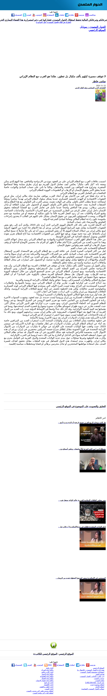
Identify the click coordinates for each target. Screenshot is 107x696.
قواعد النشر (100, 674)
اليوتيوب (38, 15)
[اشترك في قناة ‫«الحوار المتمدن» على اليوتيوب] (53, 22)
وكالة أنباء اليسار (47, 674)
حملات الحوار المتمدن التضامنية (92, 689)
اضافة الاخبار (99, 687)
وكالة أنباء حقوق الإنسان (44, 680)
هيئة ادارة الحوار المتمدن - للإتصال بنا (90, 670)
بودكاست (92, 15)
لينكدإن (61, 15)
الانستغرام (50, 15)
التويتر (28, 15)
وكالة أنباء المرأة (47, 670)
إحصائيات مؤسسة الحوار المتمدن (92, 672)
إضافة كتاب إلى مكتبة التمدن (43, 693)
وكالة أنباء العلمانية (46, 676)
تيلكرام (71, 15)
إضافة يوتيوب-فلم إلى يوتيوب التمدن (39, 691)
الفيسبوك (18, 15)
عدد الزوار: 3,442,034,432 (94, 683)
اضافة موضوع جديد (97, 685)
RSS (50, 665)
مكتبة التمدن (99, 680)
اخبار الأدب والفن (47, 672)
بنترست (81, 15)
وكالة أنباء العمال (47, 678)
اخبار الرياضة (48, 683)
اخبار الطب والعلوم (46, 687)
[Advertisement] (55, 50)
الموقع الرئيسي (97, 30)
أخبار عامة (49, 668)
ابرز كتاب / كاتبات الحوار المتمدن (92, 676)
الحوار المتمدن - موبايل (93, 26)
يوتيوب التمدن (99, 678)
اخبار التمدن (49, 689)
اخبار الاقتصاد (48, 685)
